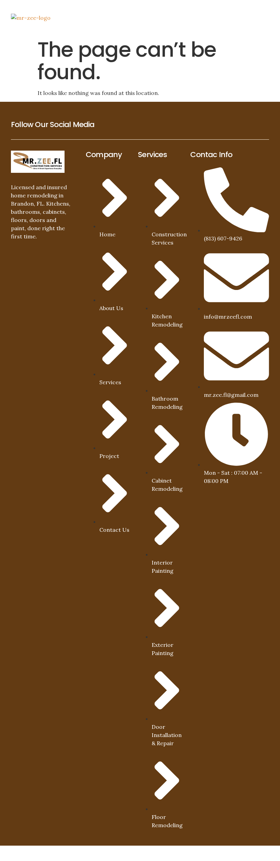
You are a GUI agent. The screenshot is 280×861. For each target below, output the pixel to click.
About (178, 11)
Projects (244, 11)
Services (206, 11)
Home (155, 11)
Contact (160, 24)
